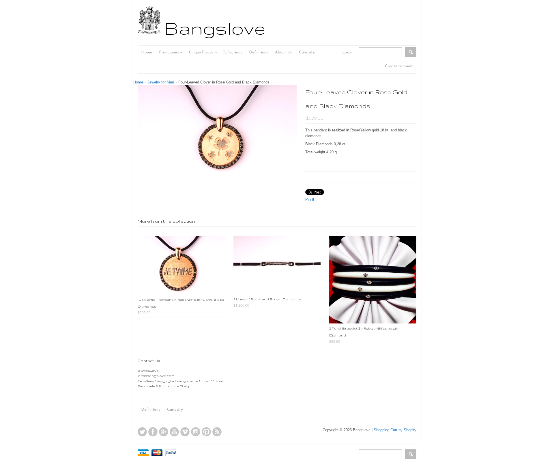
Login (347, 52)
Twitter (142, 431)
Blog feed (217, 431)
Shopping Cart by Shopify (395, 430)
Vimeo (185, 431)
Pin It (309, 199)
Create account (399, 66)
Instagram (195, 431)
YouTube (174, 431)
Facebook (153, 431)
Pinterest (206, 431)
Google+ (163, 431)
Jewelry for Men (160, 82)
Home (138, 82)
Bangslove (214, 28)
